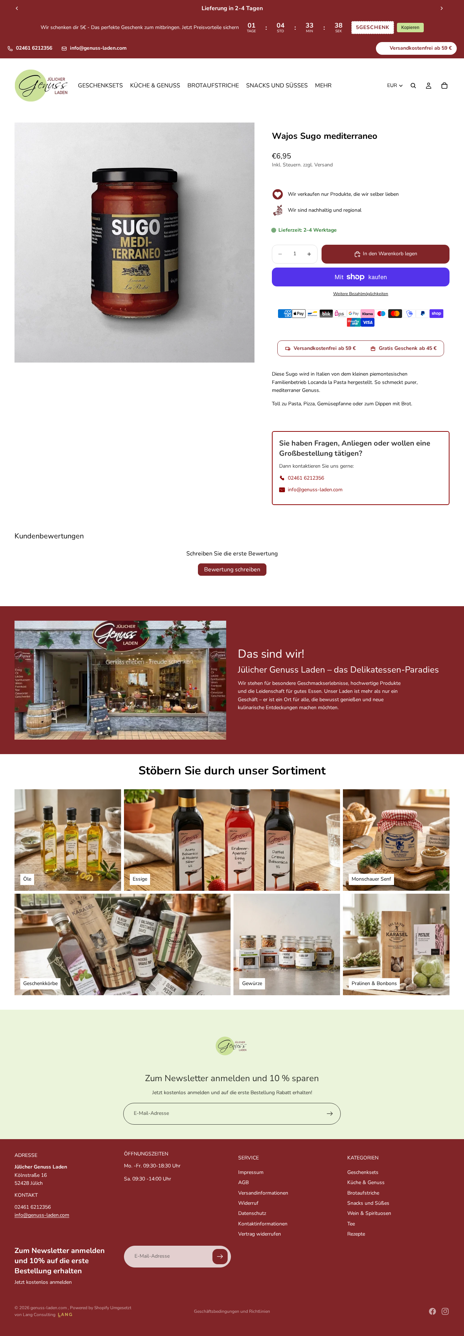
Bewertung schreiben (232, 570)
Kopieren (410, 27)
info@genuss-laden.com (98, 48)
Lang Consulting (39, 1315)
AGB (243, 1182)
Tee (351, 1223)
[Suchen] (413, 86)
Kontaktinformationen (262, 1223)
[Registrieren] (329, 1113)
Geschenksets (362, 1172)
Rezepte (356, 1233)
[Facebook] (432, 1311)
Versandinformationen (263, 1192)
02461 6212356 (34, 48)
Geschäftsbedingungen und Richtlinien (232, 1311)
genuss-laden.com (49, 1308)
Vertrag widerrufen (259, 1233)
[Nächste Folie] (442, 8)
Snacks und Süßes (368, 1203)
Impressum (251, 1172)
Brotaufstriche (363, 1192)
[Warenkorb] (444, 86)
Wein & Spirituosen (369, 1213)
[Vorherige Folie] (17, 8)
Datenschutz (252, 1213)
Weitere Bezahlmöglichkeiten (360, 294)
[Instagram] (445, 1311)
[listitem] (323, 86)
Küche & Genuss (366, 1182)
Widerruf (248, 1203)
